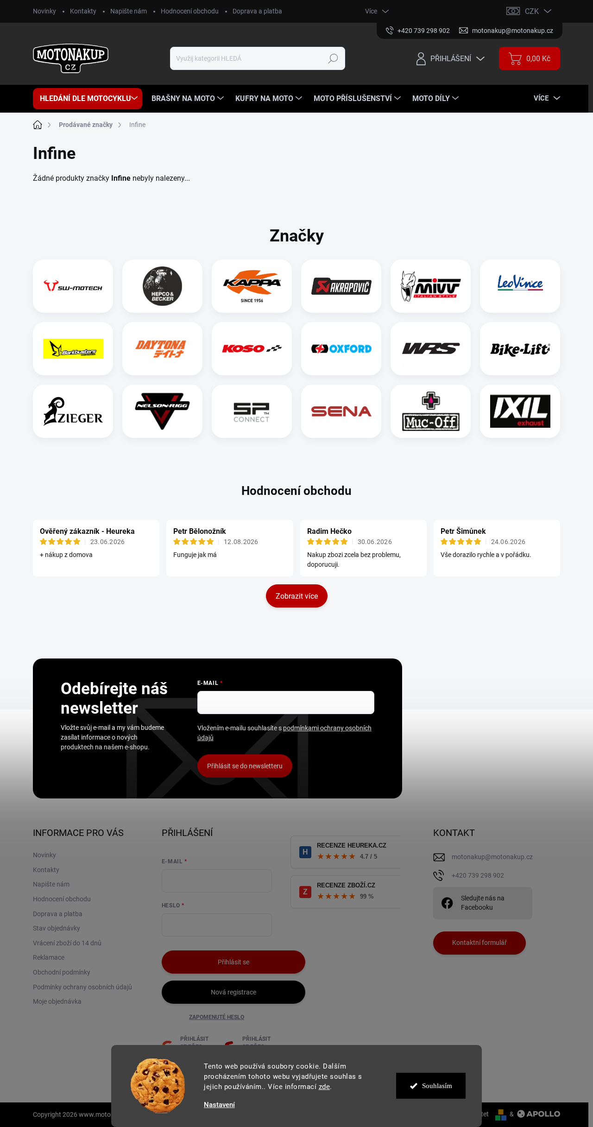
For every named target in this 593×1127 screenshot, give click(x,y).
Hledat (333, 58)
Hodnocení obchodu (190, 11)
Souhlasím (437, 1085)
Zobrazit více (297, 596)
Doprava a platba (257, 11)
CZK (532, 11)
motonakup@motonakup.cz (492, 857)
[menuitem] (87, 98)
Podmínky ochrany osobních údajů (82, 987)
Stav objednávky (56, 928)
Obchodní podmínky (61, 972)
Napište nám (128, 11)
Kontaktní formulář (479, 942)
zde (324, 1087)
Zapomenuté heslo (216, 1017)
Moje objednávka (57, 1001)
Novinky (44, 11)
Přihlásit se (233, 962)
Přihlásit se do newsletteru (245, 766)
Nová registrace (233, 992)
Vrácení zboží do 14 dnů (67, 943)
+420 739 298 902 (478, 875)
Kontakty (83, 11)
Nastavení (219, 1105)
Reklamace (48, 957)
